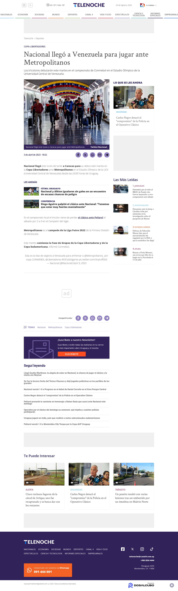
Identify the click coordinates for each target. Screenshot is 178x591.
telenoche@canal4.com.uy (141, 556)
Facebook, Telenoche (123, 549)
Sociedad (39, 15)
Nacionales (6, 15)
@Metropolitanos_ (94, 255)
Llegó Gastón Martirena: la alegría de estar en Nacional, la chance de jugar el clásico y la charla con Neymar (65, 374)
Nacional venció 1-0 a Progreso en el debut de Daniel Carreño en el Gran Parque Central (65, 389)
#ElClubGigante (70, 259)
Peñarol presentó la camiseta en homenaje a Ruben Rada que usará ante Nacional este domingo (65, 402)
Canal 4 (89, 15)
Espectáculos (122, 15)
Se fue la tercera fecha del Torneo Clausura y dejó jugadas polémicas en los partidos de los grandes (66, 382)
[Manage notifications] (172, 585)
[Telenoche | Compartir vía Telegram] (106, 154)
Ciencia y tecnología (139, 14)
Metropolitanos (55, 327)
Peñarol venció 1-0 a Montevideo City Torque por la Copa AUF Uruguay (57, 424)
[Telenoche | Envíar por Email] (99, 154)
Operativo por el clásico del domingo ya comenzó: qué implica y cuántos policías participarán (61, 411)
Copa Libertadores (73, 327)
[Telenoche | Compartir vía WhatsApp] (92, 154)
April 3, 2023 (79, 263)
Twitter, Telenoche (132, 549)
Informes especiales (155, 14)
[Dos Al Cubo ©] (141, 587)
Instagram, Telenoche (142, 549)
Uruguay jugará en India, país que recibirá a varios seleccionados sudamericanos (62, 418)
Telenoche (29, 38)
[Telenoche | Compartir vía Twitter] (85, 154)
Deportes (72, 15)
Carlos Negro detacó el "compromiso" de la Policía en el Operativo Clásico (58, 395)
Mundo (56, 15)
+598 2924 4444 (147, 560)
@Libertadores (53, 259)
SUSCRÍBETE (71, 354)
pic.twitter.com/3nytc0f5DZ (93, 259)
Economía (23, 15)
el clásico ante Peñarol (90, 217)
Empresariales (95, 553)
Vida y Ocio (105, 15)
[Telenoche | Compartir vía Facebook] (78, 154)
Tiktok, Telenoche (152, 549)
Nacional (41, 327)
